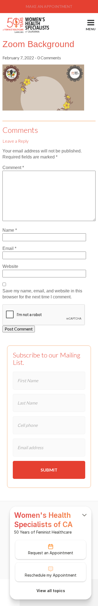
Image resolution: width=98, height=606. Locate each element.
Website (10, 266)
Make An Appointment (49, 6)
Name (9, 230)
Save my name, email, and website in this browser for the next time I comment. (42, 294)
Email (9, 248)
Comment (13, 167)
